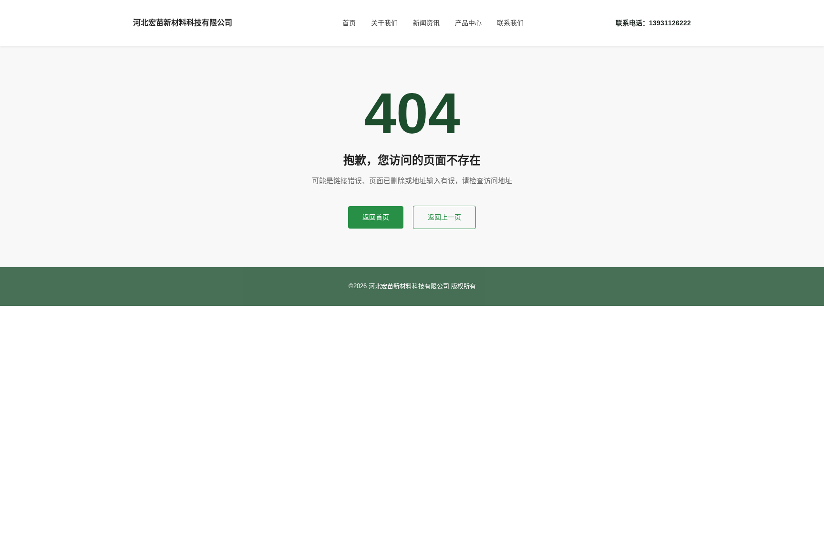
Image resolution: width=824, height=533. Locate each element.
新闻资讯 (426, 23)
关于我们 (384, 23)
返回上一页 (444, 217)
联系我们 (510, 23)
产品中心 (468, 23)
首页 (349, 23)
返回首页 (375, 217)
